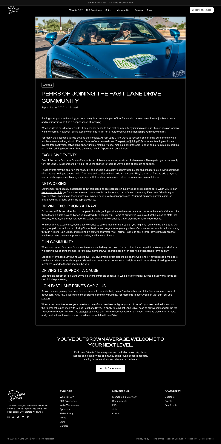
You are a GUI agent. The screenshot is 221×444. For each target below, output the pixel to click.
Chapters (170, 396)
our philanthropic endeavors (103, 275)
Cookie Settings (206, 439)
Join (114, 409)
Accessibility (190, 439)
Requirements (119, 401)
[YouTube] (13, 417)
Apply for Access (110, 368)
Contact (116, 413)
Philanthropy (66, 413)
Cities (108, 10)
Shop (149, 10)
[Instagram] (8, 417)
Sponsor (139, 10)
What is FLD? (76, 10)
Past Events (171, 405)
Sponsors (65, 409)
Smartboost (48, 439)
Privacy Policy (142, 439)
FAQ (114, 405)
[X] (28, 417)
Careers (64, 425)
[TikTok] (18, 417)
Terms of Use (157, 439)
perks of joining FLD (131, 141)
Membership (123, 10)
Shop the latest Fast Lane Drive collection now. (110, 2)
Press (63, 417)
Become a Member (202, 10)
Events (168, 401)
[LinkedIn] (23, 417)
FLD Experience (94, 10)
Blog (62, 421)
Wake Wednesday (69, 405)
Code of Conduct (174, 439)
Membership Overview (124, 396)
